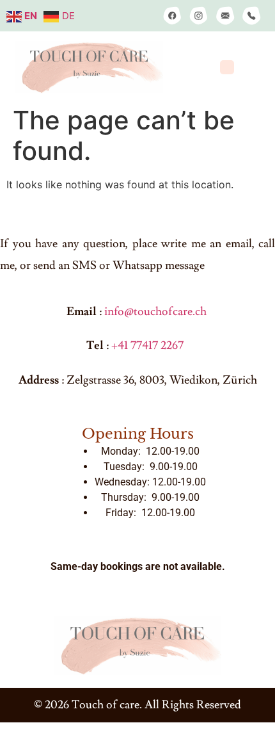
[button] (227, 67)
